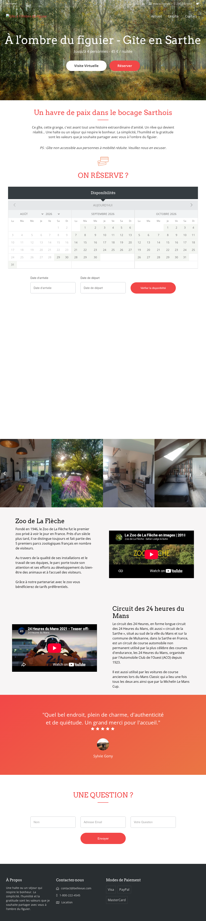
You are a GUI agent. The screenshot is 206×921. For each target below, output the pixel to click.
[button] (4, 473)
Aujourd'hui (102, 205)
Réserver (124, 65)
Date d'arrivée (39, 278)
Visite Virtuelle (86, 65)
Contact (191, 16)
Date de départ (90, 278)
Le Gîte (173, 16)
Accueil (156, 16)
